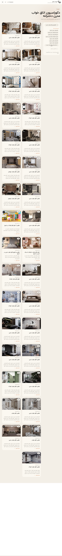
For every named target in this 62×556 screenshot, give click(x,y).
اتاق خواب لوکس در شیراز (54, 40)
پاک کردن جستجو (53, 48)
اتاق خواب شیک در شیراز (54, 38)
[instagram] (5, 2)
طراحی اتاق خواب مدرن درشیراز (53, 32)
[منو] (2, 2)
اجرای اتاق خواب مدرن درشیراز (53, 34)
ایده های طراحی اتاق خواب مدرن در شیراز (51, 45)
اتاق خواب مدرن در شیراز (54, 30)
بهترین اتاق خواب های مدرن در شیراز (52, 36)
